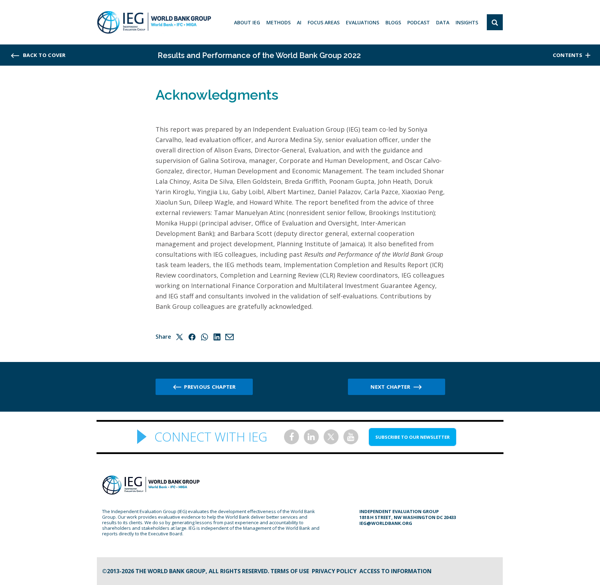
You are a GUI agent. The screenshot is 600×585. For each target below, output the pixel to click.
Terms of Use (289, 571)
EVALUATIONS (362, 22)
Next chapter (390, 386)
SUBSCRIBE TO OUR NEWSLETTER (412, 437)
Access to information (395, 571)
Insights (467, 22)
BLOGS (393, 22)
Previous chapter (209, 386)
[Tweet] (179, 336)
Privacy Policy (334, 571)
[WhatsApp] (204, 336)
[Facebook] (192, 336)
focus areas (324, 22)
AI (299, 22)
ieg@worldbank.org (385, 523)
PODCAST (418, 22)
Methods (278, 22)
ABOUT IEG (247, 22)
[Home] (154, 22)
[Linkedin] (217, 336)
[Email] (229, 336)
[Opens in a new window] (291, 436)
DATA (442, 22)
